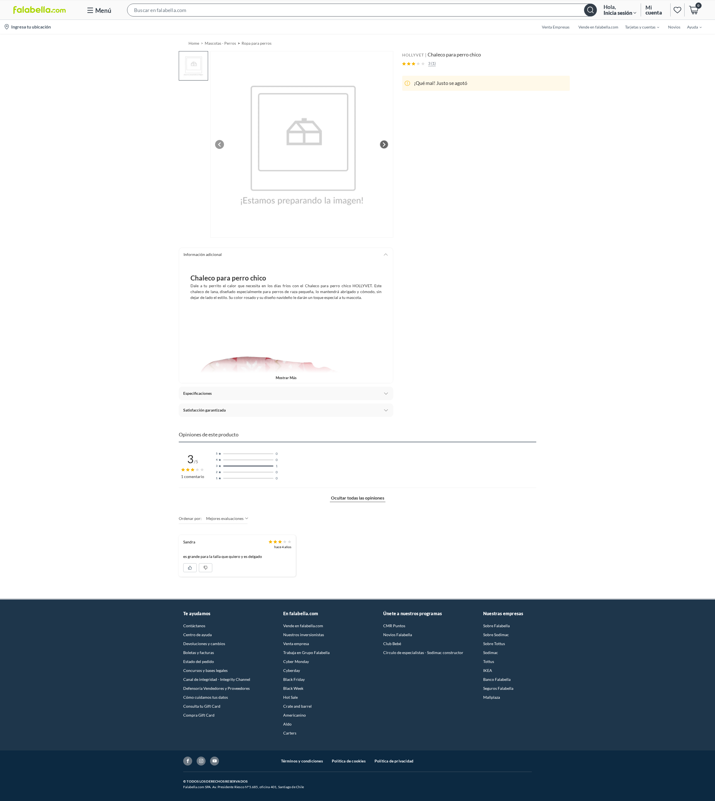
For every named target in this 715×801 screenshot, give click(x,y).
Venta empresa (296, 643)
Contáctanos (194, 625)
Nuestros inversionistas (303, 634)
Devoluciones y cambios (204, 643)
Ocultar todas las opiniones (357, 497)
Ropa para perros (256, 43)
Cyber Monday (296, 661)
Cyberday (291, 670)
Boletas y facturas (198, 652)
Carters (289, 733)
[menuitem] (638, 26)
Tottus (488, 661)
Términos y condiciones (302, 761)
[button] (362, 10)
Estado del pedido (198, 661)
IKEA (487, 670)
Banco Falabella (497, 679)
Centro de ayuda (197, 634)
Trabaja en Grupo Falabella (306, 652)
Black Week (293, 688)
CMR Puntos (394, 625)
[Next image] (384, 144)
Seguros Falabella (498, 688)
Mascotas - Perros (220, 43)
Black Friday (294, 679)
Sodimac (490, 652)
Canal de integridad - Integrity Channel (216, 679)
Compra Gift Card (198, 715)
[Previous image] (219, 144)
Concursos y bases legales (205, 670)
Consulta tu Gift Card (201, 706)
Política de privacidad (394, 761)
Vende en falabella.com (303, 625)
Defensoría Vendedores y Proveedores (216, 688)
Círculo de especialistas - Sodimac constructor (423, 652)
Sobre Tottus (494, 643)
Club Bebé (392, 643)
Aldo (287, 724)
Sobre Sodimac (496, 634)
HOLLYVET (413, 55)
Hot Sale (290, 697)
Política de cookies (349, 761)
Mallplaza (491, 697)
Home (194, 43)
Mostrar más (286, 377)
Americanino (294, 715)
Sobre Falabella (496, 625)
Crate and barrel (297, 706)
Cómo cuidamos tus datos (205, 697)
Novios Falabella (397, 634)
